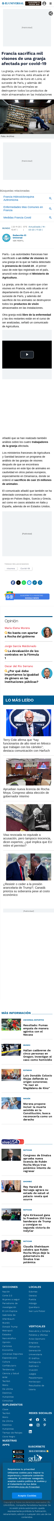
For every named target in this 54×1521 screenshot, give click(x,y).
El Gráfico (34, 1358)
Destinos (7, 1393)
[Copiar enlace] (34, 582)
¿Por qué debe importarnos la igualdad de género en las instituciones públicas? (22, 676)
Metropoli (7, 1330)
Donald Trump (10, 1326)
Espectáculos (9, 1358)
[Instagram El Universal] (38, 1426)
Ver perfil (18, 241)
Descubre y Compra (39, 1331)
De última (7, 1389)
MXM (5, 1377)
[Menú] (50, 3)
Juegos (32, 1374)
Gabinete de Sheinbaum (9, 1317)
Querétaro (34, 1307)
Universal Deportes (12, 1354)
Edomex (33, 1291)
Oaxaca (33, 1295)
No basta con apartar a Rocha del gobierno (21, 634)
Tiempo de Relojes (12, 1432)
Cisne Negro (8, 1436)
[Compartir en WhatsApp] (24, 582)
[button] (33, 3)
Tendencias (8, 1369)
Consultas (7, 1400)
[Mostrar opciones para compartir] (51, 13)
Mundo (6, 228)
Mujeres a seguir (11, 1299)
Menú (5, 1385)
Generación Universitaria (35, 1352)
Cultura (6, 1361)
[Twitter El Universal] (44, 1419)
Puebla (32, 1299)
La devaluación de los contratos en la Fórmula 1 (22, 654)
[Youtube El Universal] (31, 1426)
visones (11, 568)
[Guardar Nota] (40, 582)
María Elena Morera (17, 627)
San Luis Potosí (37, 1311)
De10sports (35, 1362)
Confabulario (9, 1365)
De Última (7, 1421)
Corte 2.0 (7, 1295)
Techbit (6, 1381)
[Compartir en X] (18, 582)
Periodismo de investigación (10, 1305)
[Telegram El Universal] (30, 1419)
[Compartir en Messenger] (29, 582)
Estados (6, 1334)
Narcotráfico (9, 1338)
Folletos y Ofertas (38, 1335)
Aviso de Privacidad (29, 1487)
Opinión (11, 620)
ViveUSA (33, 1370)
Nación (6, 1291)
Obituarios (34, 1346)
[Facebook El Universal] (37, 1419)
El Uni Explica (9, 1311)
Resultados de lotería (36, 1387)
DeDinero (34, 1366)
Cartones (7, 1346)
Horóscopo (34, 1381)
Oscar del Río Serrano (19, 666)
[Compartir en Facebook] (13, 582)
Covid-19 (25, 568)
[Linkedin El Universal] (30, 1431)
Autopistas (8, 1397)
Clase (5, 1409)
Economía (7, 1350)
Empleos (33, 1342)
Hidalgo (33, 1303)
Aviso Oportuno (37, 1339)
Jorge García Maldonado (20, 646)
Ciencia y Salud (10, 1373)
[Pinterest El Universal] (44, 1426)
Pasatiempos (36, 1378)
